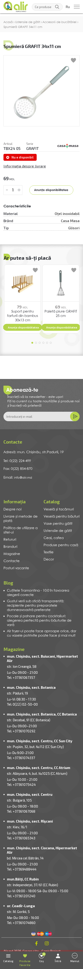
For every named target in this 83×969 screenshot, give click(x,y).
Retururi (9, 539)
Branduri (10, 547)
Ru (68, 7)
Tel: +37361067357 (21, 677)
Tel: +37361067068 (21, 811)
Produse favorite (24, 963)
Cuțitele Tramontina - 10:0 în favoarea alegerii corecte (38, 593)
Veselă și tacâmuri (59, 509)
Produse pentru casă (61, 545)
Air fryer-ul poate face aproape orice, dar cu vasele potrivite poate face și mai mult (41, 633)
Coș (42, 958)
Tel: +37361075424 (21, 784)
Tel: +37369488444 (21, 869)
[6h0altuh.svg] (68, 146)
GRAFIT (32, 148)
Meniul (74, 961)
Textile (48, 552)
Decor (49, 559)
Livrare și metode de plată (20, 519)
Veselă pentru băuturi (62, 516)
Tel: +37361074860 (21, 923)
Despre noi (12, 509)
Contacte (11, 561)
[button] (32, 343)
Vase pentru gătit (58, 523)
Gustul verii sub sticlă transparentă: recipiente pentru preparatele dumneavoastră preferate (35, 606)
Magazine (11, 554)
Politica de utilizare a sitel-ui (20, 530)
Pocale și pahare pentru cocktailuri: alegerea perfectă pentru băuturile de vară (39, 621)
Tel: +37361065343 (21, 838)
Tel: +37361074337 (21, 758)
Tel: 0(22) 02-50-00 (22, 704)
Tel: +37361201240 (21, 896)
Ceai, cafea (54, 538)
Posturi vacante (16, 568)
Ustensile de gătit (58, 531)
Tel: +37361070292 (21, 731)
